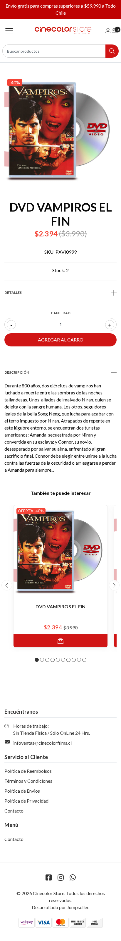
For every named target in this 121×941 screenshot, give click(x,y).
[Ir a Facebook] (48, 877)
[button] (36, 660)
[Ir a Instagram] (60, 877)
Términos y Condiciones (28, 781)
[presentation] (6, 585)
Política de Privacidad (26, 800)
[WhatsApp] (72, 877)
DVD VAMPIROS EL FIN (60, 606)
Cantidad (60, 313)
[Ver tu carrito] (114, 30)
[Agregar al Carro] (60, 640)
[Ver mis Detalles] (108, 30)
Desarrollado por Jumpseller (60, 907)
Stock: (58, 270)
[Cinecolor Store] (61, 30)
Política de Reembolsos (28, 771)
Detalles (13, 292)
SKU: (49, 252)
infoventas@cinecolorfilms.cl (42, 743)
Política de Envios (22, 791)
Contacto (13, 810)
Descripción (16, 372)
